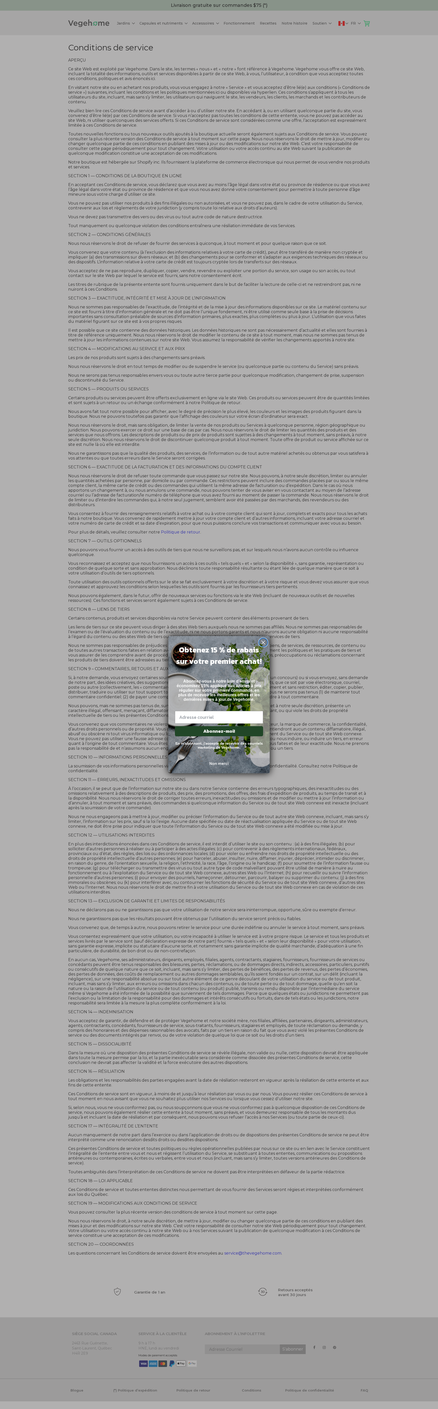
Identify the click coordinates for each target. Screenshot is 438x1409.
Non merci (219, 763)
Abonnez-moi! (219, 731)
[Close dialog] (263, 642)
